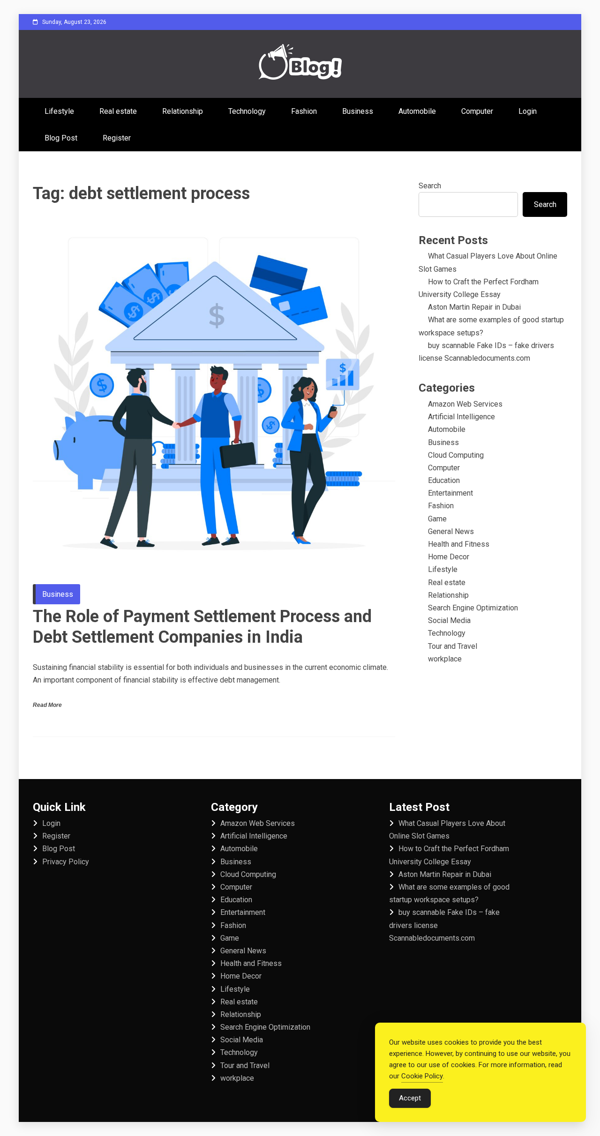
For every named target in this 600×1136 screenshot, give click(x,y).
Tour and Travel (452, 646)
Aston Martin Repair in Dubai (474, 307)
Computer (477, 111)
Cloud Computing (456, 455)
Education (444, 480)
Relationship (182, 111)
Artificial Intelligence (461, 416)
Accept (410, 1098)
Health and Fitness (458, 544)
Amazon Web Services (465, 404)
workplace (445, 658)
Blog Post (61, 138)
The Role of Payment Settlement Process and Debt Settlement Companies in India (202, 626)
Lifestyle (59, 111)
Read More (47, 705)
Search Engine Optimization (473, 607)
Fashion (304, 111)
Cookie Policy (422, 1076)
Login (527, 111)
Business (357, 111)
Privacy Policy (65, 861)
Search (430, 185)
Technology (247, 111)
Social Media (449, 620)
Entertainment (450, 493)
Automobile (417, 111)
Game (437, 518)
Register (117, 138)
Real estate (118, 111)
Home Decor (448, 556)
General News (451, 531)
